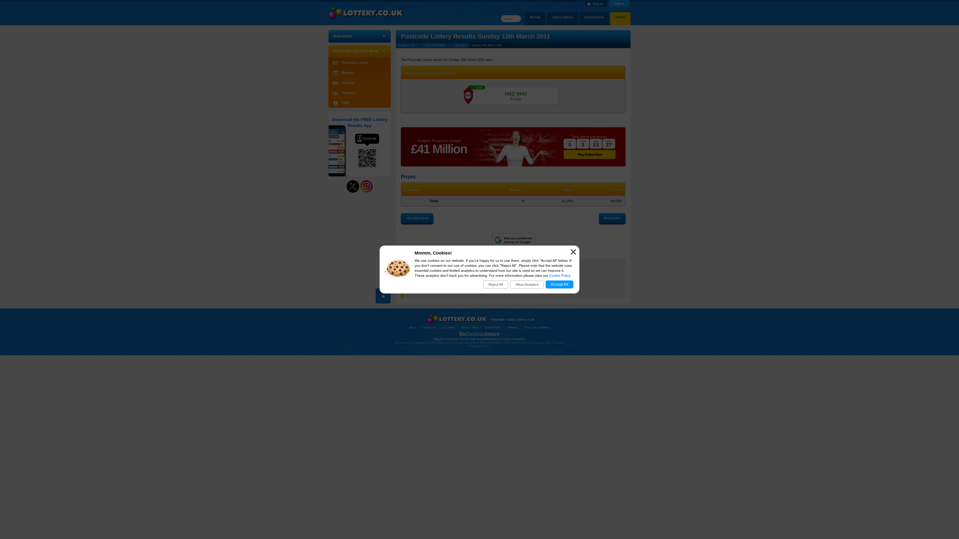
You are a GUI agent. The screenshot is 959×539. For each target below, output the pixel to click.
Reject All (495, 284)
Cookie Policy (559, 275)
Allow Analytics (526, 284)
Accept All (559, 284)
